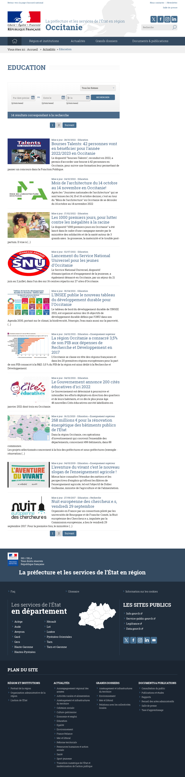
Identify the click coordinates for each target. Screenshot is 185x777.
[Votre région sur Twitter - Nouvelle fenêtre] (153, 19)
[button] (33, 97)
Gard (17, 637)
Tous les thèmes (90, 87)
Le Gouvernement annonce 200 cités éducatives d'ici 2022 (85, 384)
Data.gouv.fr (133, 628)
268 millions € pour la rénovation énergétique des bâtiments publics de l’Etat (83, 424)
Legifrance (133, 623)
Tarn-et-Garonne (57, 647)
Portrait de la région (21, 688)
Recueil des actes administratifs (158, 701)
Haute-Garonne (23, 647)
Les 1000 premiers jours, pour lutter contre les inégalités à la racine (84, 220)
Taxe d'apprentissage (152, 710)
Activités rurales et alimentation (73, 695)
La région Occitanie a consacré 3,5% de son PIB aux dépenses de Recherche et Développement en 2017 (84, 345)
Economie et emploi (67, 716)
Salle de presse (170, 7)
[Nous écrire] (154, 640)
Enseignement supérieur (102, 334)
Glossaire (73, 591)
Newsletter (172, 2)
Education (83, 139)
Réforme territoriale (67, 742)
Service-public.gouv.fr (140, 618)
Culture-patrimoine (66, 712)
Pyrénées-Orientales (59, 637)
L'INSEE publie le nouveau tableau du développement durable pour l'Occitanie (83, 299)
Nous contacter (157, 2)
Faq (13, 591)
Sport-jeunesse (64, 758)
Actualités (78, 41)
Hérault (51, 621)
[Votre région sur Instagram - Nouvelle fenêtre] (167, 19)
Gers (17, 642)
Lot (49, 626)
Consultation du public (153, 688)
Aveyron (19, 631)
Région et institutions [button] (44, 41)
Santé (60, 754)
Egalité (60, 725)
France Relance (64, 733)
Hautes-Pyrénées (24, 652)
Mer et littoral (64, 738)
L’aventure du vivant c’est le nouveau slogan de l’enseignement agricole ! (85, 469)
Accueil (32, 49)
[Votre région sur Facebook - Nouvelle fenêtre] (160, 19)
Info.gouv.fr (133, 613)
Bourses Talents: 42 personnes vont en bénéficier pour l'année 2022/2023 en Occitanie (84, 148)
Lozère (51, 631)
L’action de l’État (19, 700)
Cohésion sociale (65, 707)
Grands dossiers (106, 41)
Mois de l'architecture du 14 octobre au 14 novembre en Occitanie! (84, 185)
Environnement (65, 729)
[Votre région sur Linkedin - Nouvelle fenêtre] (174, 19)
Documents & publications (150, 41)
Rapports (146, 697)
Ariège (18, 621)
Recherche (95, 497)
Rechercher (102, 97)
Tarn (49, 642)
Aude (17, 626)
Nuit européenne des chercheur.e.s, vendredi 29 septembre (84, 504)
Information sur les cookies (142, 591)
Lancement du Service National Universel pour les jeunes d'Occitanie (80, 260)
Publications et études (153, 692)
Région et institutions (24, 683)
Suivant (69, 125)
